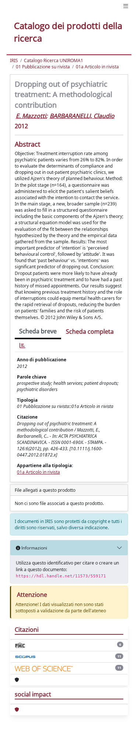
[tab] (22, 345)
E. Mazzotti (31, 116)
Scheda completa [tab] (90, 331)
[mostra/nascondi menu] (125, 6)
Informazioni (33, 548)
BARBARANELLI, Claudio (82, 116)
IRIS (14, 60)
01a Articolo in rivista (97, 67)
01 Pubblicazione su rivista (43, 67)
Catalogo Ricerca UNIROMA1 (53, 60)
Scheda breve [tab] (38, 331)
